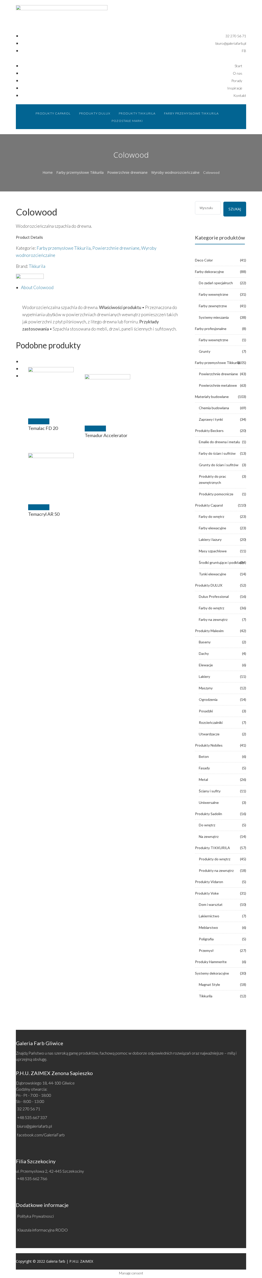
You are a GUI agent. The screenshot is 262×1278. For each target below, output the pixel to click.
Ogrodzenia (208, 699)
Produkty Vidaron (209, 882)
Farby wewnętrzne (213, 294)
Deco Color (204, 260)
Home (47, 172)
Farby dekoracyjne (209, 271)
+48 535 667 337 (32, 1117)
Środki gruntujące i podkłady (221, 562)
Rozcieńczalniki (211, 722)
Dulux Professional (214, 596)
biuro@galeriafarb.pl (34, 1126)
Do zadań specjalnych (216, 283)
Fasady (204, 768)
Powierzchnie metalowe (218, 385)
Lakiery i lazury (210, 539)
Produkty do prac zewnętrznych (212, 479)
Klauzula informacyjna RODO (42, 1229)
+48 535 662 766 (32, 1178)
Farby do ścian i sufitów (217, 453)
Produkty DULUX (208, 585)
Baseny (205, 642)
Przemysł (206, 950)
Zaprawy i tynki (211, 419)
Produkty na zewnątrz (216, 870)
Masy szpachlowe (213, 551)
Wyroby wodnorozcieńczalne (175, 172)
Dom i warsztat (211, 904)
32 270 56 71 (28, 1108)
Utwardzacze (209, 734)
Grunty (204, 351)
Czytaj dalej (38, 421)
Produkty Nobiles (209, 745)
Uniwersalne (209, 802)
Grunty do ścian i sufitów (218, 465)
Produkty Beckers (209, 430)
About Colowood (37, 287)
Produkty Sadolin (208, 814)
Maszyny (206, 688)
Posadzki (206, 711)
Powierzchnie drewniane (127, 172)
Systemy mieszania (214, 317)
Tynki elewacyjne (212, 574)
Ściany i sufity (210, 791)
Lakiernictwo (209, 916)
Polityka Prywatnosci (35, 1216)
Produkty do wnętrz (214, 859)
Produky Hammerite (211, 962)
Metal (203, 779)
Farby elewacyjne (212, 528)
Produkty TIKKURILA (212, 848)
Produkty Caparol (209, 505)
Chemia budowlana (214, 408)
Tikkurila (37, 266)
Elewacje (206, 665)
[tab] (104, 287)
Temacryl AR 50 (43, 514)
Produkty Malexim (209, 631)
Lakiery (204, 676)
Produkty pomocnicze (216, 494)
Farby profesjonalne (210, 328)
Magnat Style (209, 984)
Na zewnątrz (209, 836)
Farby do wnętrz (211, 516)
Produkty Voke (207, 893)
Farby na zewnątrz (213, 619)
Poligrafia (206, 939)
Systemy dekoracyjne (212, 973)
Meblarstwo (208, 927)
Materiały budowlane (212, 396)
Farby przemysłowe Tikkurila (80, 172)
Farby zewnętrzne (213, 306)
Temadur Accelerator (106, 435)
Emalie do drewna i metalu (219, 442)
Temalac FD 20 (43, 428)
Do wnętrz (207, 825)
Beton (204, 756)
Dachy (204, 653)
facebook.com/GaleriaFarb (41, 1134)
